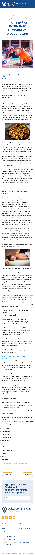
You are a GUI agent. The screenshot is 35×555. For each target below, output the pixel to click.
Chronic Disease (12, 16)
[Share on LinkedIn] (14, 74)
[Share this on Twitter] (18, 74)
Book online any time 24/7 (10, 361)
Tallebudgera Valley (8, 450)
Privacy (20, 531)
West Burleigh (6, 441)
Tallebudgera (6, 447)
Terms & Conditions (24, 528)
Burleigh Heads (6, 438)
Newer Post (8, 474)
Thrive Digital (30, 553)
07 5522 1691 (11, 537)
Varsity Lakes (6, 431)
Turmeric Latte (6, 171)
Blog (3, 528)
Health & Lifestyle (22, 19)
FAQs (4, 531)
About (4, 523)
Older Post (26, 474)
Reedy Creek (6, 434)
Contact (20, 523)
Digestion (10, 19)
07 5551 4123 (11, 540)
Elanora (4, 444)
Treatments (6, 526)
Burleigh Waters (7, 428)
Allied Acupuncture (8, 88)
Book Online (22, 526)
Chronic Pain (24, 16)
